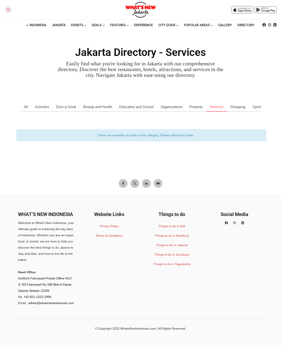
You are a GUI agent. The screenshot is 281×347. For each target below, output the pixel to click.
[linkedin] (242, 223)
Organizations (171, 107)
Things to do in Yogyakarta (171, 264)
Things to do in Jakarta (172, 245)
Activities (42, 107)
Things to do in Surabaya (171, 254)
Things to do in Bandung (172, 235)
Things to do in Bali (172, 226)
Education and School (136, 107)
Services (216, 107)
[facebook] (226, 223)
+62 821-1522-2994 (37, 297)
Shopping (237, 107)
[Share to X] (134, 183)
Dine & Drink (66, 107)
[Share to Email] (158, 183)
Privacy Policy (109, 226)
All (26, 107)
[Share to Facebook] (123, 183)
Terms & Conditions (109, 235)
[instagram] (234, 223)
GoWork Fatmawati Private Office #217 (45, 278)
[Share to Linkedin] (146, 183)
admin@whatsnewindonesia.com (51, 303)
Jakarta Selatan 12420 (33, 290)
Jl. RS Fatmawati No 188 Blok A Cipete (45, 284)
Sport (256, 107)
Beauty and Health (97, 107)
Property (196, 107)
